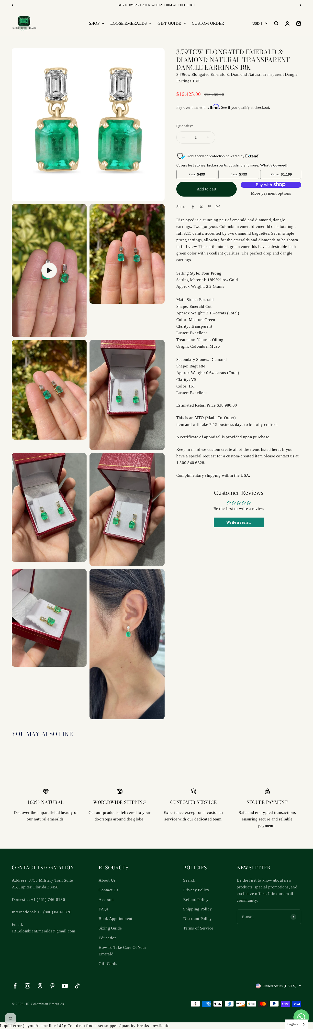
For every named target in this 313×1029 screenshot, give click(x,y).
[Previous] (12, 5)
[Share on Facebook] (193, 206)
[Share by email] (218, 206)
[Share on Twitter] (201, 206)
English (292, 1024)
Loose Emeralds (128, 23)
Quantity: (184, 125)
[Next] (300, 5)
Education (108, 938)
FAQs (103, 909)
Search (189, 880)
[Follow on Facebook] (15, 986)
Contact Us (108, 890)
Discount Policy (197, 918)
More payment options (271, 193)
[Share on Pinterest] (209, 206)
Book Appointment (115, 918)
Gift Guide (169, 23)
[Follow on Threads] (40, 986)
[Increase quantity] (208, 137)
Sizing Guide (110, 928)
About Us (107, 880)
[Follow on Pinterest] (52, 986)
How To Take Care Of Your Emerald (122, 950)
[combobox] (296, 1024)
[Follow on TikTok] (77, 986)
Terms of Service (198, 928)
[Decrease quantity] (184, 137)
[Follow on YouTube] (65, 986)
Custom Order (208, 23)
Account (106, 899)
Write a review (239, 522)
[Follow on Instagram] (27, 986)
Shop (94, 23)
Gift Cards (108, 963)
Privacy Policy (196, 890)
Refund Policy (196, 899)
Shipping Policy (197, 909)
